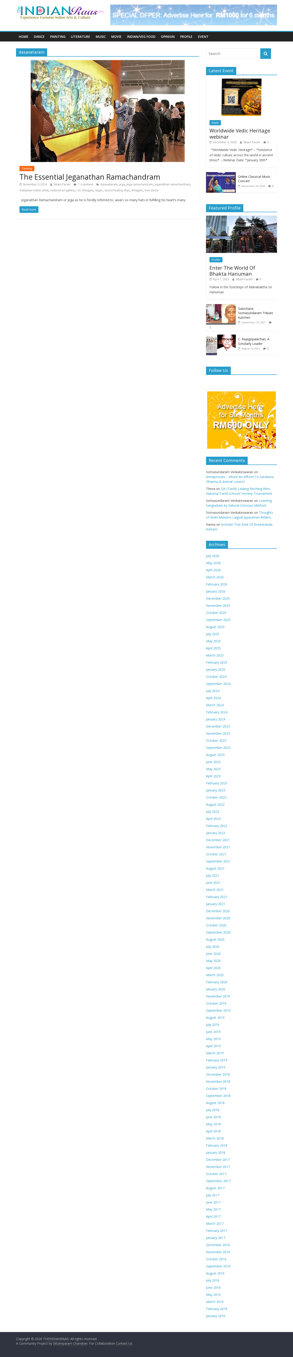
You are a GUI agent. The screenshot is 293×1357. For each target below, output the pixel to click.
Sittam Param (62, 184)
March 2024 (215, 705)
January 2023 (215, 790)
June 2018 (213, 1117)
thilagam (137, 190)
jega (122, 184)
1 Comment (85, 184)
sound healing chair (117, 190)
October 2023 (216, 740)
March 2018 (215, 1138)
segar (99, 190)
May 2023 (213, 769)
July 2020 (212, 946)
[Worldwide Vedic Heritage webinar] (241, 81)
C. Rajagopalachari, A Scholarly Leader (253, 341)
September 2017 (218, 1181)
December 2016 (218, 1245)
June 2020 (213, 953)
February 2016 (216, 1309)
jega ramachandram (140, 184)
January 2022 (215, 833)
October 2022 (216, 797)
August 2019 (215, 1017)
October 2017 (216, 1174)
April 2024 (213, 698)
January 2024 (215, 719)
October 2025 (216, 612)
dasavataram (108, 184)
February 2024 (216, 712)
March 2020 (215, 975)
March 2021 (215, 889)
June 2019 (213, 1032)
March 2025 (215, 655)
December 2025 (218, 598)
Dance (39, 36)
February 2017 (216, 1230)
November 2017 (218, 1167)
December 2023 (218, 726)
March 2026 (215, 577)
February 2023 (216, 783)
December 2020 (218, 911)
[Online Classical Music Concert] (221, 174)
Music (101, 36)
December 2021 (218, 840)
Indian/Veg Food (141, 36)
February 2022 (216, 826)
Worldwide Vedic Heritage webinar (239, 133)
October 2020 (216, 925)
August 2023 (215, 755)
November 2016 (218, 1252)
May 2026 (213, 563)
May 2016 (213, 1294)
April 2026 (213, 570)
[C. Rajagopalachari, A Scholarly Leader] (221, 337)
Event (203, 36)
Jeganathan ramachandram (172, 184)
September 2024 (218, 683)
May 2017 (213, 1209)
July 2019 (212, 1024)
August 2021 (215, 868)
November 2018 (218, 1081)
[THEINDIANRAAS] (60, 7)
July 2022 (212, 811)
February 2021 (216, 897)
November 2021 (218, 847)
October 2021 (216, 854)
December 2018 (218, 1074)
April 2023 (213, 776)
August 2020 (215, 939)
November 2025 (218, 605)
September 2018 (218, 1095)
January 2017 (215, 1238)
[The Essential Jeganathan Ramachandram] (108, 62)
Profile (186, 36)
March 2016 (215, 1301)
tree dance (152, 190)
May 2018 (213, 1124)
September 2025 (218, 620)
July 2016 (212, 1280)
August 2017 (215, 1188)
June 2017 (213, 1202)
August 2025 (215, 627)
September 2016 (218, 1266)
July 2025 (212, 634)
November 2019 (218, 996)
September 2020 (218, 932)
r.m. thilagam (84, 190)
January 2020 (215, 989)
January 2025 (215, 669)
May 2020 (213, 961)
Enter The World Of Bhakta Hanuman (232, 270)
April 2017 (213, 1216)
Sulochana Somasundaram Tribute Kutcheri (255, 313)
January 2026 (215, 591)
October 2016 (216, 1259)
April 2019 (213, 1046)
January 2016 (215, 1316)
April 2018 (213, 1131)
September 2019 (218, 1010)
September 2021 (218, 861)
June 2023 (213, 762)
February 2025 (216, 662)
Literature (80, 36)
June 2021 (213, 882)
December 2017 (218, 1159)
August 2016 (215, 1273)
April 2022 (213, 818)
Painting (57, 36)
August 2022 (215, 804)
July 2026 (212, 556)
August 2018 (215, 1103)
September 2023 (218, 747)
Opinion (168, 36)
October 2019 (216, 1003)
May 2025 (213, 641)
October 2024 (216, 676)
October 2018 (216, 1088)
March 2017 (215, 1223)
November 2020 (218, 918)
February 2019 (216, 1060)
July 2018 (212, 1110)
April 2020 (213, 968)
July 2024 (212, 691)
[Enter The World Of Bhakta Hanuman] (241, 218)
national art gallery (62, 190)
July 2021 (212, 875)
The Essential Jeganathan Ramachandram (89, 177)
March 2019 (215, 1053)
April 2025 (213, 648)
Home (23, 36)
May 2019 (213, 1039)
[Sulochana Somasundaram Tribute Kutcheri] (221, 306)
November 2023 (218, 733)
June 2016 (213, 1287)
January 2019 (215, 1067)
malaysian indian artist (34, 190)
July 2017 (212, 1195)
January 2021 (215, 904)
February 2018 (216, 1145)
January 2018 (215, 1152)
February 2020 (216, 982)
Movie (116, 36)
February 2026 (216, 584)
